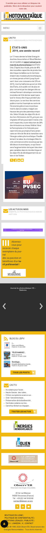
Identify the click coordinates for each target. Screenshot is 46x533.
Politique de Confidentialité (19, 518)
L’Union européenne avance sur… (19, 395)
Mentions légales (14, 520)
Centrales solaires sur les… (17, 403)
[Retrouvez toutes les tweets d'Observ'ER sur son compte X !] (17, 506)
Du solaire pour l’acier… (15, 390)
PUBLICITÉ (28, 520)
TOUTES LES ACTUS (21, 412)
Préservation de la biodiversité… (19, 400)
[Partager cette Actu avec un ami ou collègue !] (22, 160)
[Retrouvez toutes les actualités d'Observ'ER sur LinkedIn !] (23, 506)
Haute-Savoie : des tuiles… (16, 392)
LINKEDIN (16, 523)
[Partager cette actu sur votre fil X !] (11, 160)
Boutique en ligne (14, 515)
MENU (6, 28)
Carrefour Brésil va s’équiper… (18, 406)
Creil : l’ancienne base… (15, 398)
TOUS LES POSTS (21, 373)
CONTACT (29, 523)
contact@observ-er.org (23, 501)
